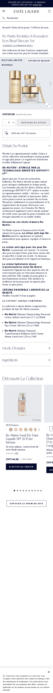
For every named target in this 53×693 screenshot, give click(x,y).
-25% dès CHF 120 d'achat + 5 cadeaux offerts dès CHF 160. (26, 3)
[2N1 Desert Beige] (26, 429)
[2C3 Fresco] (11, 429)
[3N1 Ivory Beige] (31, 429)
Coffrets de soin (40, 27)
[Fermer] (48, 672)
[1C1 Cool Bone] (16, 429)
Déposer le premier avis (26, 503)
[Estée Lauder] (26, 11)
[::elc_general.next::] (38, 429)
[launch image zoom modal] (48, 105)
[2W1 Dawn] (36, 429)
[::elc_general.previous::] (7, 429)
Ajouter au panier (21, 467)
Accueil (6, 27)
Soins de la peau (20, 27)
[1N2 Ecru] (21, 429)
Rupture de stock (33, 123)
